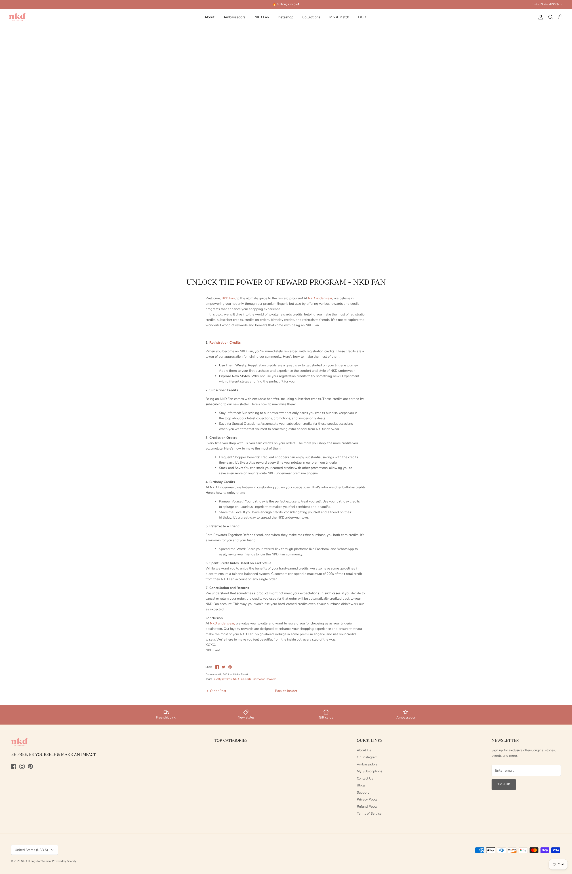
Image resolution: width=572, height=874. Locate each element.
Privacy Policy (367, 799)
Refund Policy (367, 806)
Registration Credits (225, 342)
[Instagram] (22, 766)
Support (363, 792)
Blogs (361, 785)
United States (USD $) (545, 4)
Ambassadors (234, 17)
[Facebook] (13, 766)
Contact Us (365, 778)
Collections (311, 17)
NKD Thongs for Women (36, 861)
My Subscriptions (369, 771)
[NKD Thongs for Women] (17, 17)
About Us (364, 750)
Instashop (285, 17)
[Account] (539, 17)
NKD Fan (261, 17)
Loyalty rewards (222, 679)
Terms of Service (369, 813)
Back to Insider (286, 691)
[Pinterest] (30, 766)
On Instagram (367, 757)
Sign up (503, 784)
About (209, 17)
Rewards (271, 679)
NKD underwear (320, 298)
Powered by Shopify (64, 861)
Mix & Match (339, 17)
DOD (362, 17)
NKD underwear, (222, 623)
